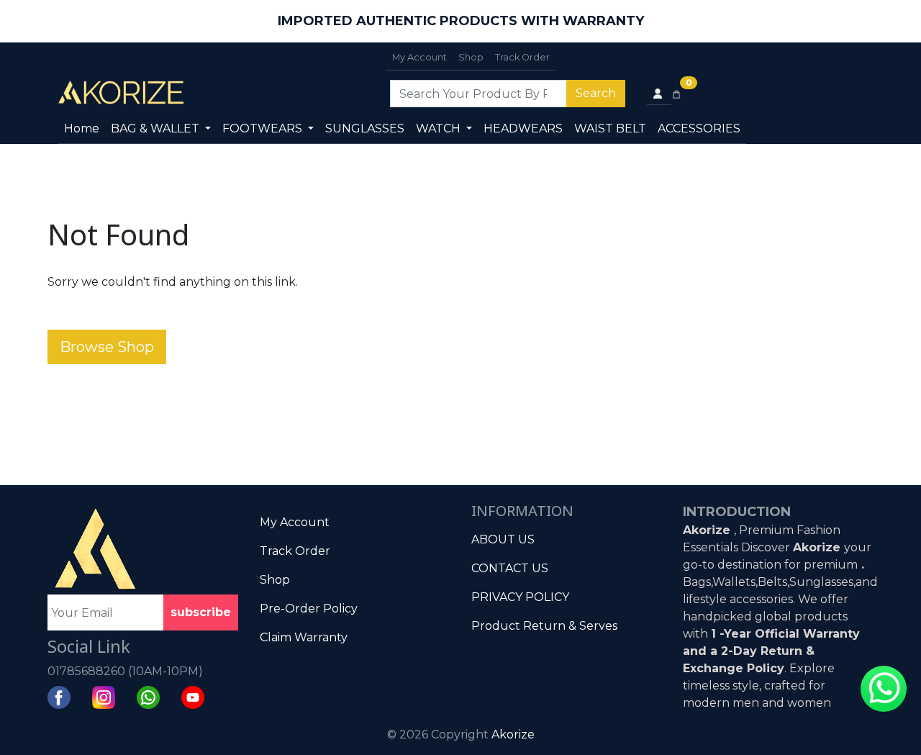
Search (596, 93)
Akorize (513, 734)
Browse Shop (107, 347)
